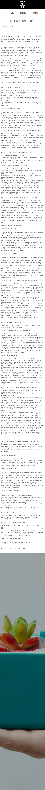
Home (18, 15)
